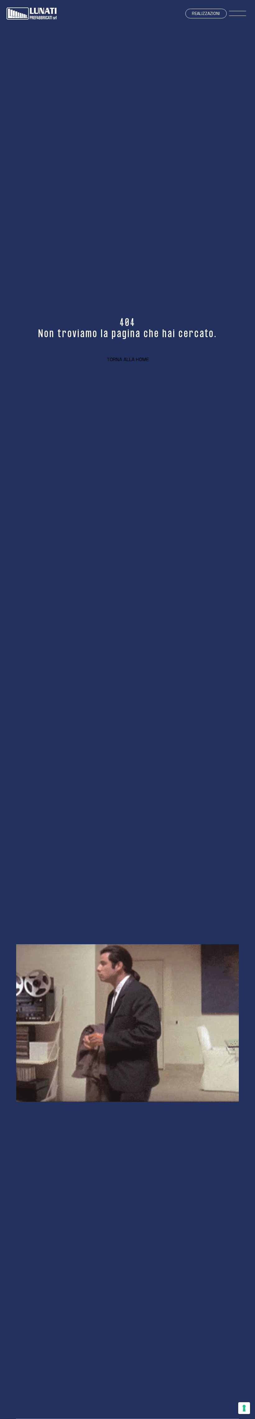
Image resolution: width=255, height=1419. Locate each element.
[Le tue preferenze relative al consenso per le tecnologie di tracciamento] (244, 1408)
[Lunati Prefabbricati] (32, 13)
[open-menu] (238, 14)
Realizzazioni (206, 13)
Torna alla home (128, 359)
